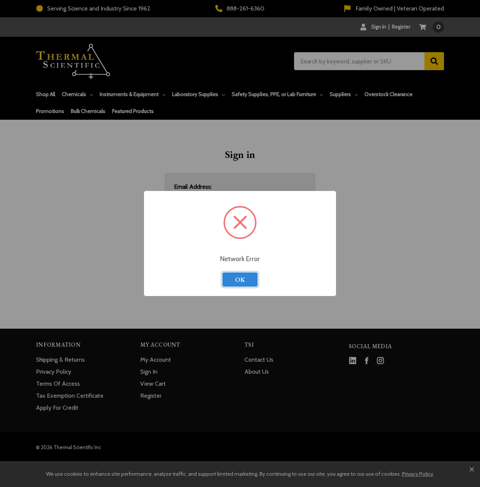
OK (240, 279)
